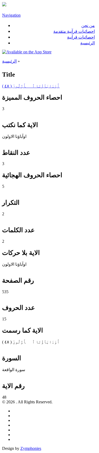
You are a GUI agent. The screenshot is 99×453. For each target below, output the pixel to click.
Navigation (11, 15)
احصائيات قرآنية (81, 37)
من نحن (88, 25)
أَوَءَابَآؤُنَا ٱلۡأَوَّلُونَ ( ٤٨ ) (31, 86)
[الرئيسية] (4, 5)
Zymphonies (30, 448)
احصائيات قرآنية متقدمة (74, 31)
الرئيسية (87, 43)
